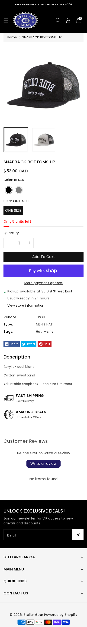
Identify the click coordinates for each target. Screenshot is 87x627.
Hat (39, 331)
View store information (25, 305)
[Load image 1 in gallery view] (16, 140)
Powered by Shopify (60, 614)
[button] (8, 20)
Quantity (11, 233)
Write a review (43, 463)
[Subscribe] (78, 534)
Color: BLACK (13, 180)
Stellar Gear (33, 614)
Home (12, 37)
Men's (48, 331)
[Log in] (68, 20)
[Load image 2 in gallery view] (43, 140)
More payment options (43, 283)
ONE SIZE (13, 210)
